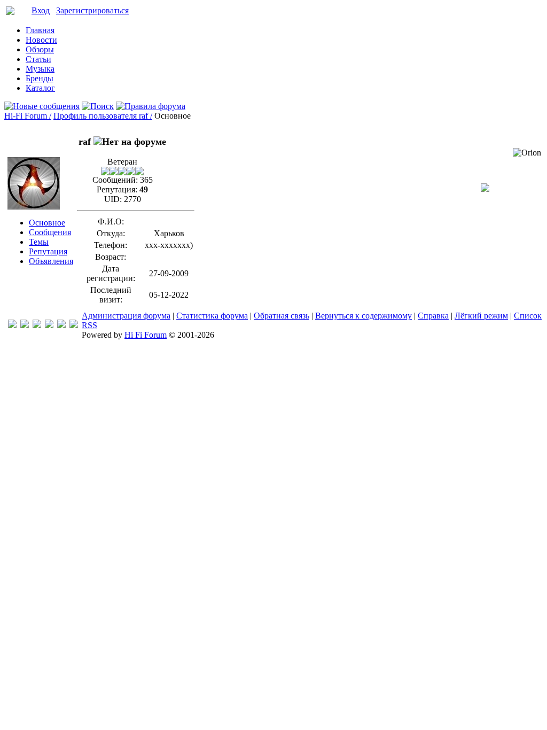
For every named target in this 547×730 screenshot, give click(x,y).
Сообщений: (115, 179)
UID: (113, 199)
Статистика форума (212, 315)
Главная (40, 30)
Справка (433, 315)
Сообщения (50, 232)
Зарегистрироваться (92, 10)
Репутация (48, 251)
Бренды (39, 78)
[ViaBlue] (37, 325)
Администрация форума (126, 315)
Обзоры (40, 49)
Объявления (51, 261)
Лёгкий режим (481, 315)
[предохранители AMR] (12, 325)
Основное (47, 222)
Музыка (40, 68)
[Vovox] (73, 325)
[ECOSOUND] (49, 325)
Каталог (40, 87)
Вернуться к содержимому (363, 315)
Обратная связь (281, 315)
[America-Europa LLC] (24, 325)
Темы (39, 241)
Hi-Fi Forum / (27, 115)
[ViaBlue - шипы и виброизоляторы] (61, 325)
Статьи (38, 59)
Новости (41, 39)
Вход (41, 10)
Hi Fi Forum (145, 334)
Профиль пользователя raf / (102, 115)
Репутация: (117, 189)
